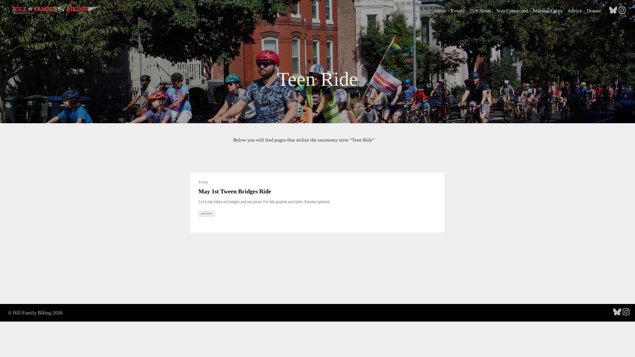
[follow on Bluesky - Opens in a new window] (613, 10)
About (440, 10)
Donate (594, 10)
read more (206, 213)
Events (458, 10)
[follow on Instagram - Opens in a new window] (622, 10)
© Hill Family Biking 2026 (35, 312)
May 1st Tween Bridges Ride (234, 191)
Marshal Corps (548, 10)
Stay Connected (512, 10)
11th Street (480, 10)
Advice (575, 10)
